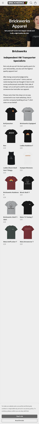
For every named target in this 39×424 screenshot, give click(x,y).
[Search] (31, 3)
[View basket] (35, 3)
